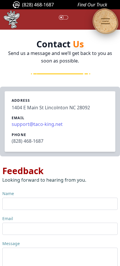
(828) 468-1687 (38, 4)
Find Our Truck (92, 4)
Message (11, 243)
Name (8, 193)
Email (7, 218)
